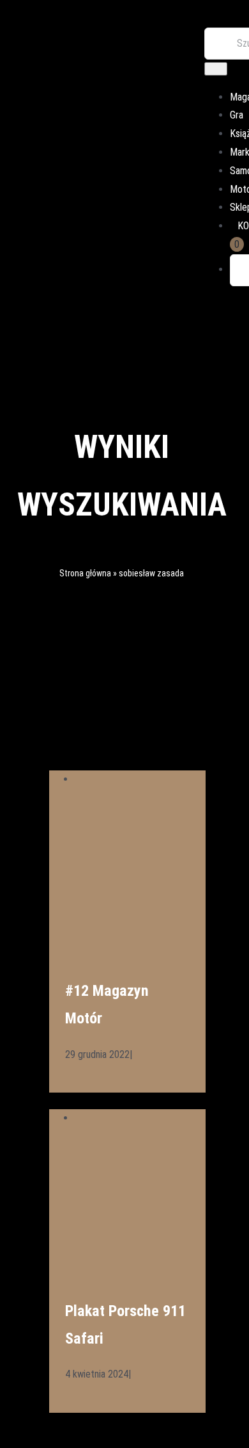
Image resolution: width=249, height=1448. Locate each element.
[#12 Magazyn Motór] (140, 779)
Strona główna (85, 573)
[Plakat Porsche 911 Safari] (140, 1118)
